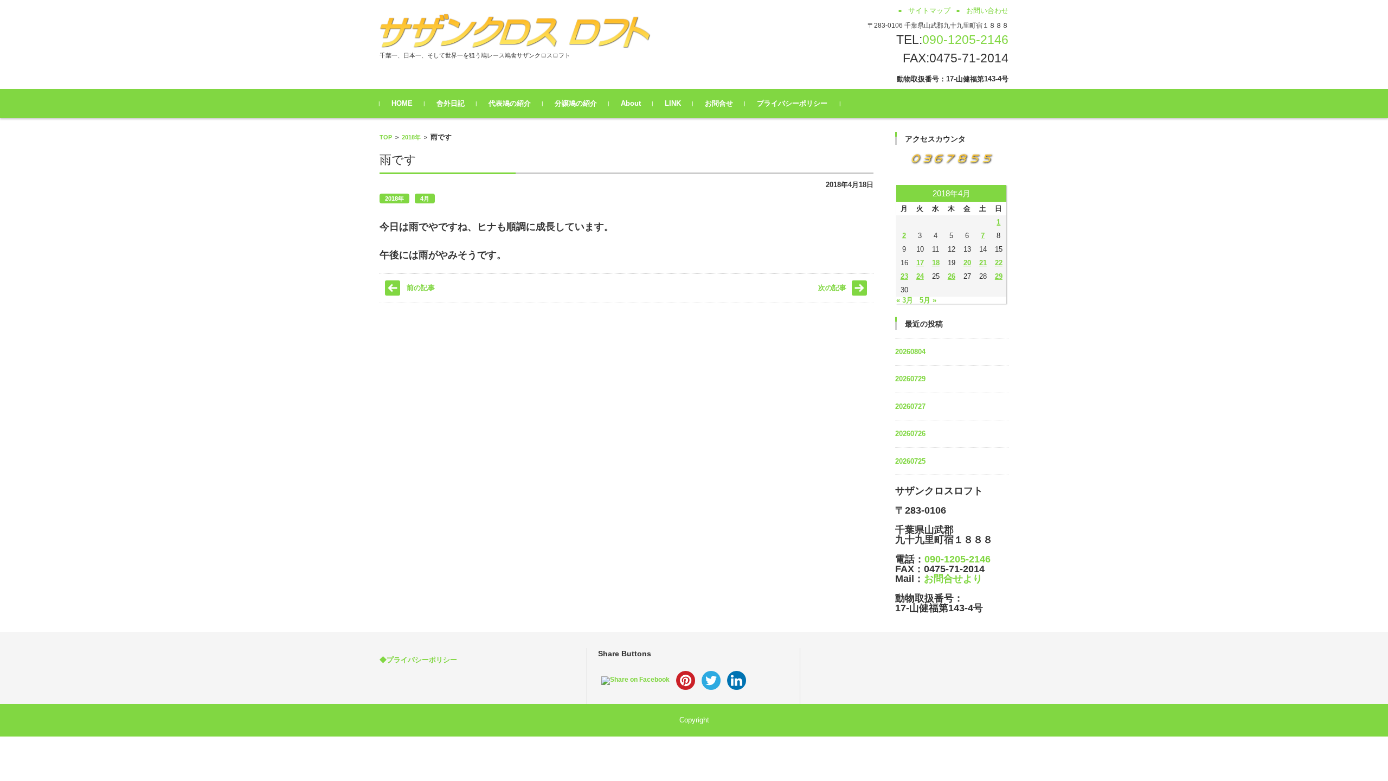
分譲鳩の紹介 (576, 103)
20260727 (910, 406)
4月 (424, 198)
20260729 (910, 379)
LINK (673, 103)
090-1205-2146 (965, 40)
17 (920, 263)
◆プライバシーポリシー (418, 660)
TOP (386, 137)
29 (999, 276)
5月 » (928, 300)
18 (936, 263)
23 (904, 276)
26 (951, 276)
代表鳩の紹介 (510, 103)
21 (983, 263)
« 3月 (904, 300)
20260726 (910, 434)
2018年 (411, 137)
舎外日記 (450, 103)
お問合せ (719, 103)
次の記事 (832, 288)
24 (920, 276)
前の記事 (421, 288)
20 (967, 263)
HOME (402, 103)
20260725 (910, 461)
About (631, 103)
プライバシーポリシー (792, 103)
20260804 (910, 352)
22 (999, 263)
